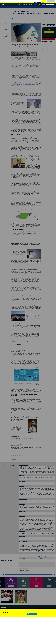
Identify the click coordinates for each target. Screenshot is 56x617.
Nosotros (43, 4)
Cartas (39, 4)
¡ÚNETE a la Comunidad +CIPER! (39, 2)
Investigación (25, 4)
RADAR (20, 4)
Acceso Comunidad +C (51, 0)
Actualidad (30, 4)
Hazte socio (32, 614)
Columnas (35, 4)
